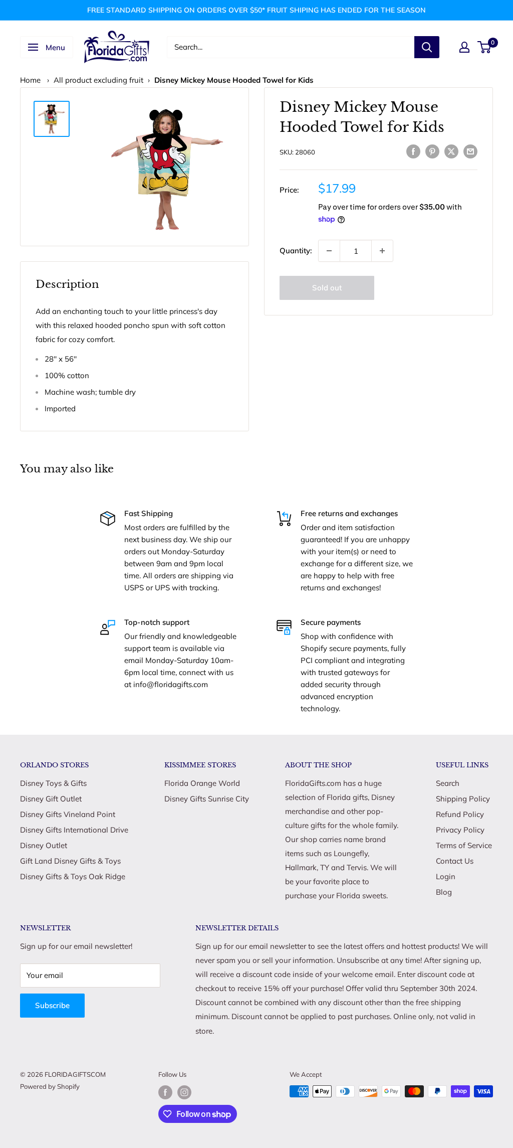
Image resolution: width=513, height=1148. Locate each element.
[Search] (426, 47)
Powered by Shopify (50, 1086)
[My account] (464, 47)
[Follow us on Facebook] (165, 1092)
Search (447, 783)
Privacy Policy (460, 830)
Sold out (327, 287)
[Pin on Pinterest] (432, 150)
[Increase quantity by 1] (382, 250)
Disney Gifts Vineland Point (67, 814)
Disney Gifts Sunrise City (206, 798)
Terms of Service (464, 845)
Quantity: (296, 250)
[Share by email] (470, 150)
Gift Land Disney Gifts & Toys (70, 861)
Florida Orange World (202, 783)
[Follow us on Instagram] (184, 1092)
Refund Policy (460, 814)
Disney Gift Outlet (51, 798)
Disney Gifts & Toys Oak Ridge (72, 876)
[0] (484, 47)
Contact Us (454, 861)
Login (445, 876)
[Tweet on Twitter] (451, 150)
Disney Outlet (43, 845)
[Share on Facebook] (413, 150)
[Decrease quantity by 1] (329, 250)
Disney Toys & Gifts (53, 783)
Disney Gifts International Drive (74, 830)
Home (30, 80)
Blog (444, 892)
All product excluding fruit (98, 80)
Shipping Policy (463, 798)
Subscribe (52, 1005)
